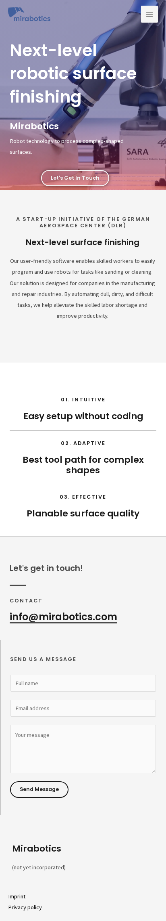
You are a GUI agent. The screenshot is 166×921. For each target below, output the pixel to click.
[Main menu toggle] (149, 14)
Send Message (39, 789)
